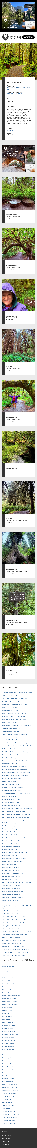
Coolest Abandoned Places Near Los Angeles (16, 743)
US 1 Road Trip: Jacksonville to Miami (13, 940)
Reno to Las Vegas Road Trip (11, 876)
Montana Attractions (8, 1049)
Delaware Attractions (8, 987)
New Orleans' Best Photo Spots (11, 843)
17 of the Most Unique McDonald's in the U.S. (16, 698)
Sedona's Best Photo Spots (10, 903)
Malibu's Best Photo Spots (10, 823)
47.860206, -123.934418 (14, 94)
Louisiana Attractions (8, 1025)
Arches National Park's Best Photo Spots (14, 704)
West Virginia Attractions (9, 1117)
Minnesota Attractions (8, 1040)
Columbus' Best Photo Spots (10, 740)
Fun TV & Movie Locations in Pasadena (14, 766)
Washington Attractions (9, 1111)
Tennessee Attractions (9, 1096)
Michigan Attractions (8, 1037)
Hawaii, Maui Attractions (9, 1001)
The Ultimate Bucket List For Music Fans (14, 934)
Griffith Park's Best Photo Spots (11, 778)
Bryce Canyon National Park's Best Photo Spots (16, 725)
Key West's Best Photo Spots (11, 799)
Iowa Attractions (7, 1016)
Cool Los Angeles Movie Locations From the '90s (17, 746)
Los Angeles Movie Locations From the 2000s (16, 814)
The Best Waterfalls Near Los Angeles (13, 923)
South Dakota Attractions (9, 1093)
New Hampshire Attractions (10, 1058)
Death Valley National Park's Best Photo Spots (16, 752)
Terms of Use (6, 1141)
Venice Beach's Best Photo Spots (12, 943)
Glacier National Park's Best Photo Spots (14, 769)
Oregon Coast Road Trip (9, 855)
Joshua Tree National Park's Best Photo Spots (16, 793)
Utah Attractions (7, 1102)
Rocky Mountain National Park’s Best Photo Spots (17, 882)
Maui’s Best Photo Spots (9, 826)
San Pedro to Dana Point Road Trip (13, 897)
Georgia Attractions (8, 992)
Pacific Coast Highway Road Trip (12, 861)
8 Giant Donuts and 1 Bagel (10, 701)
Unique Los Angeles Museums (11, 937)
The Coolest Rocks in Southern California (14, 928)
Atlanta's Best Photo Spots (10, 707)
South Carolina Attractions (10, 1090)
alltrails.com (10, 130)
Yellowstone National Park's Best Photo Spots (16, 949)
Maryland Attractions (8, 1031)
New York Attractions (8, 1067)
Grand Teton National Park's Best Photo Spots (16, 772)
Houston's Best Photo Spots (10, 784)
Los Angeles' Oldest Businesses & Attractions (15, 817)
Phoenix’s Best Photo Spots (10, 867)
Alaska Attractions (7, 969)
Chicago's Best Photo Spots (10, 737)
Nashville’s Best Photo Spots (10, 841)
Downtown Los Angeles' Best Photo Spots (14, 760)
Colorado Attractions (8, 981)
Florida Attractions (7, 990)
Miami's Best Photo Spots (10, 832)
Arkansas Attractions (8, 975)
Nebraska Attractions (8, 1052)
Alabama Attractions (8, 966)
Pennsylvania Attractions (9, 1084)
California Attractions (8, 978)
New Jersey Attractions (9, 1061)
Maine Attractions (7, 1028)
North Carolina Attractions (10, 1070)
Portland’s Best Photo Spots (10, 870)
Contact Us (5, 1144)
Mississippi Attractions (8, 1043)
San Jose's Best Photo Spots (11, 894)
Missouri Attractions (8, 1046)
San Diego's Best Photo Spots (11, 888)
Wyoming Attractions (8, 1123)
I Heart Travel (6, 1135)
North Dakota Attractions (9, 1073)
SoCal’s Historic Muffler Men (10, 914)
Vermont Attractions (8, 1105)
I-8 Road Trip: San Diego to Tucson (13, 787)
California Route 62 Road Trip (11, 728)
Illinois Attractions (7, 1010)
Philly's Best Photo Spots (9, 864)
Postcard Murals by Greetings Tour (12, 873)
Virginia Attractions (7, 1108)
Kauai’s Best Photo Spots (9, 796)
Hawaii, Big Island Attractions (11, 995)
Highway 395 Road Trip (9, 781)
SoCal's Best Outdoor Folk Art (11, 911)
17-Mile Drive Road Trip (9, 695)
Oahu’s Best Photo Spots (9, 849)
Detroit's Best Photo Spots (10, 758)
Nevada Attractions (8, 1055)
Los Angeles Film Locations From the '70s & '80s (17, 808)
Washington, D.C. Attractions (10, 1114)
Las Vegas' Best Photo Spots (11, 805)
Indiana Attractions (7, 1013)
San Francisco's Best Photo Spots (12, 891)
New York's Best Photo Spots (11, 846)
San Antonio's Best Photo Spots (11, 885)
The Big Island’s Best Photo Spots (12, 926)
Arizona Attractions (8, 972)
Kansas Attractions (7, 1019)
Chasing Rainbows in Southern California (14, 734)
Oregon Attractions (8, 1081)
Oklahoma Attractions (8, 1078)
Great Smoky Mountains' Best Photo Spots (15, 775)
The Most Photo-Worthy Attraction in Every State (16, 931)
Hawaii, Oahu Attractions (9, 1004)
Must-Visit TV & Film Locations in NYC (13, 838)
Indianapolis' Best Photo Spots (11, 790)
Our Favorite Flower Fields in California (14, 858)
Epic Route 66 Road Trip (9, 763)
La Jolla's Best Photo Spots (10, 802)
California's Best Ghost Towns (11, 731)
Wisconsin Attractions (8, 1120)
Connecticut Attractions (9, 984)
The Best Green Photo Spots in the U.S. (14, 920)
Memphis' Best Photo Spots (10, 829)
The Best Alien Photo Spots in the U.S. (13, 917)
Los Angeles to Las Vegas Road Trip (13, 820)
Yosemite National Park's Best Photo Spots (15, 952)
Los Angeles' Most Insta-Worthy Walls (13, 811)
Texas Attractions (7, 1099)
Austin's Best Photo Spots (10, 710)
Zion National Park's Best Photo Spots (13, 955)
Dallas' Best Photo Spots (9, 749)
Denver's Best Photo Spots (10, 755)
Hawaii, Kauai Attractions (9, 998)
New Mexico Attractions (9, 1064)
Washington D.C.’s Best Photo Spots (13, 946)
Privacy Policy (6, 1138)
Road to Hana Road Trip (9, 879)
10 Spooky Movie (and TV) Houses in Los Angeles (17, 692)
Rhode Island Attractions (9, 1087)
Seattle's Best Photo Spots (10, 900)
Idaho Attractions (7, 1007)
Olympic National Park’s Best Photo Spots (14, 852)
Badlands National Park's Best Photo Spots (15, 713)
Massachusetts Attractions (10, 1034)
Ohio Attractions (7, 1075)
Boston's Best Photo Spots (10, 722)
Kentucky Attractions (8, 1022)
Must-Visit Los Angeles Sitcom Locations (14, 835)
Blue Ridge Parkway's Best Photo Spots (14, 719)
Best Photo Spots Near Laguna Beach (13, 716)
